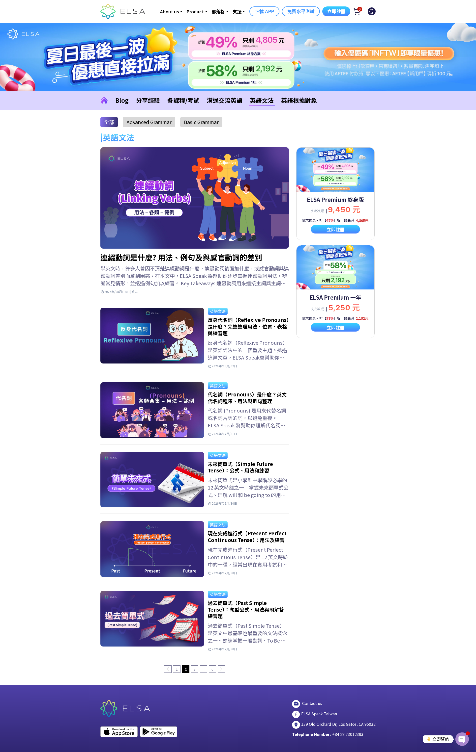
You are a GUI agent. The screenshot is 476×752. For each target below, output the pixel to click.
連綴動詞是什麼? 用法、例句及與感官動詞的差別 (181, 257)
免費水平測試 (300, 11)
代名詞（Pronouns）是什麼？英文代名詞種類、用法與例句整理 (247, 398)
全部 (109, 122)
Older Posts (221, 669)
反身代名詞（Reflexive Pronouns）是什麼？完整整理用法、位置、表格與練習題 (248, 326)
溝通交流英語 (224, 100)
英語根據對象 (299, 100)
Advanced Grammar (149, 122)
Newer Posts (168, 669)
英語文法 (262, 100)
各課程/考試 (183, 100)
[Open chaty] (462, 739)
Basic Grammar (201, 122)
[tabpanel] (335, 193)
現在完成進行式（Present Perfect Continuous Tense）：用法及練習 (247, 537)
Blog (122, 100)
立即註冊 (336, 11)
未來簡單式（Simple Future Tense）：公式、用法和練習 (240, 467)
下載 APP (264, 11)
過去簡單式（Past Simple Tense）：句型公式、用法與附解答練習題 (246, 609)
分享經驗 (148, 100)
